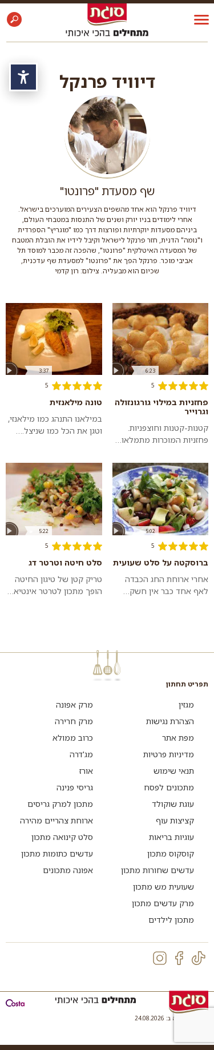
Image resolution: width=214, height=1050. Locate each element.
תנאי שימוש (174, 770)
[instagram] (159, 958)
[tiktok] (198, 958)
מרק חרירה (74, 721)
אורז (86, 770)
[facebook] (179, 958)
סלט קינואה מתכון (62, 836)
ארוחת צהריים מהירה (56, 820)
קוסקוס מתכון (170, 853)
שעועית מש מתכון (163, 886)
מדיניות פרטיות (168, 754)
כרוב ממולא (73, 737)
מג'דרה (81, 754)
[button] (14, 19)
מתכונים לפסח (169, 787)
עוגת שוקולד (173, 803)
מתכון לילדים (171, 919)
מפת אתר (178, 737)
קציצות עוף (175, 820)
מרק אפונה (74, 704)
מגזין (186, 704)
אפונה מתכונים (68, 870)
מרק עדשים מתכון (163, 903)
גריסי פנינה (74, 787)
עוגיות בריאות (171, 836)
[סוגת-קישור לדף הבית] (107, 14)
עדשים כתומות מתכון (57, 853)
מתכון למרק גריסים (60, 803)
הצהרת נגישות (170, 721)
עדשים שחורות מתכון (157, 870)
